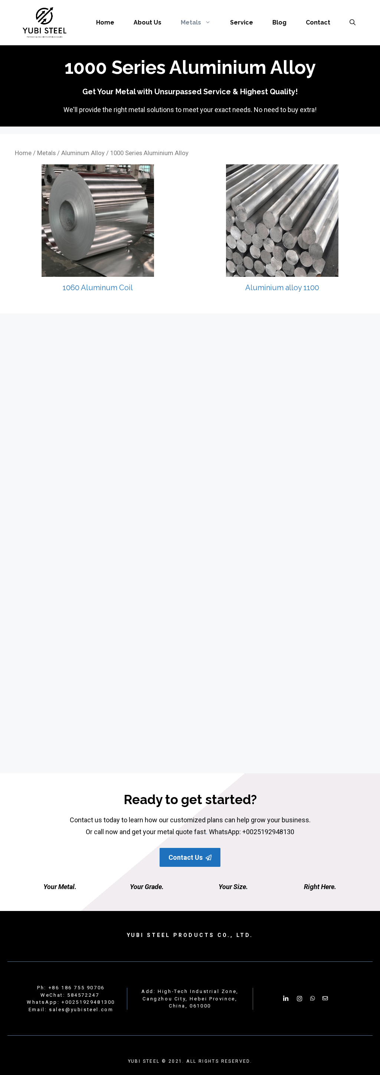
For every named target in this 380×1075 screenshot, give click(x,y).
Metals (191, 22)
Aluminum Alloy (83, 153)
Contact (318, 22)
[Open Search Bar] (352, 23)
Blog (279, 22)
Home (105, 22)
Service (241, 22)
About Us (147, 22)
